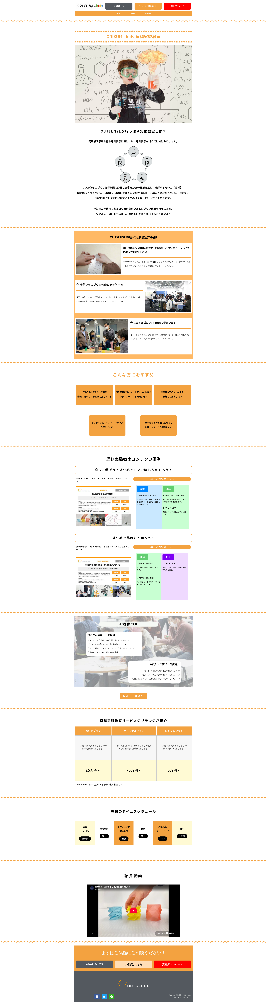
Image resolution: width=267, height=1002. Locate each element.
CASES (132, 13)
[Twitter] (104, 996)
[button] (118, 6)
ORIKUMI (148, 13)
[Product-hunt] (111, 996)
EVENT (118, 13)
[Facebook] (97, 996)
